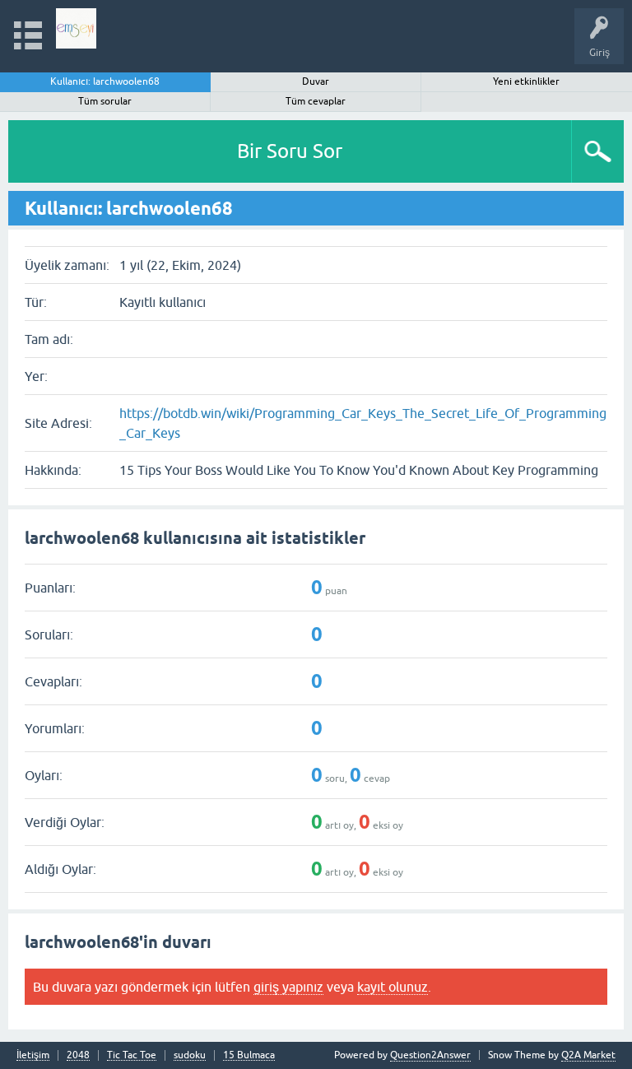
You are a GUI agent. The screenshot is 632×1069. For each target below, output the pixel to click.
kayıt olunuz (392, 986)
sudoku (190, 1055)
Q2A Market (588, 1055)
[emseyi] (76, 28)
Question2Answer (430, 1055)
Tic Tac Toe (131, 1055)
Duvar (315, 81)
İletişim (32, 1055)
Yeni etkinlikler (526, 81)
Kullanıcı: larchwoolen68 (105, 81)
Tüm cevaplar (316, 101)
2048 (78, 1055)
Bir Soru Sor (289, 151)
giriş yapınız (288, 986)
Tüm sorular (105, 101)
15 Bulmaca (249, 1055)
